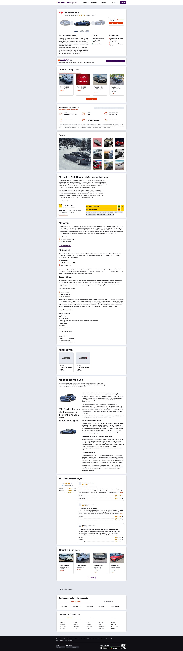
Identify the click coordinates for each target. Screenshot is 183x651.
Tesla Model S (75, 7)
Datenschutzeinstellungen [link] (93, 638)
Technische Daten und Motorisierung (68, 109)
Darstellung (69, 645)
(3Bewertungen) (91, 15)
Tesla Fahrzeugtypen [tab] (108, 601)
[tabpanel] (91, 606)
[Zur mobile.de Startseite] (68, 3)
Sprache (58, 645)
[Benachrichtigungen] (112, 2)
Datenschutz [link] (83, 638)
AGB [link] (64, 638)
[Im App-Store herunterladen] (105, 647)
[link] (115, 2)
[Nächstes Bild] (93, 23)
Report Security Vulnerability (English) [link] (64, 640)
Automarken (64, 7)
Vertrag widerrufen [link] (70, 638)
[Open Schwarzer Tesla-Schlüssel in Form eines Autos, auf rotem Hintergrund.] (97, 142)
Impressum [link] (58, 638)
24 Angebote (120, 19)
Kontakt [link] (77, 638)
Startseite (58, 7)
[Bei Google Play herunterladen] (115, 647)
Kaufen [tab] (91, 617)
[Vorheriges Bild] (71, 23)
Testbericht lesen (63, 215)
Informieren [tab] (69, 617)
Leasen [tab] (113, 617)
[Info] (72, 485)
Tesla (70, 7)
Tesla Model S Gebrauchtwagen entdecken (70, 73)
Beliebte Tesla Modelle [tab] (75, 601)
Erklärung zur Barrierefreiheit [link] (106, 638)
